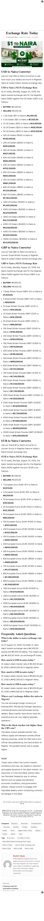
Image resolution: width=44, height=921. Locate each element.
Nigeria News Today (25, 830)
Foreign (24, 827)
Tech (20, 834)
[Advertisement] (22, 15)
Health (4, 830)
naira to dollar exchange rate (25, 845)
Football (16, 827)
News (13, 830)
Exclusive (6, 827)
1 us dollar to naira (23, 838)
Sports (13, 834)
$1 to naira (10, 838)
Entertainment (36, 823)
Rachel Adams (13, 37)
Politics (4, 834)
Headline (34, 827)
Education (24, 823)
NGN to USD (29, 848)
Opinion (38, 830)
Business (14, 823)
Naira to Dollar (7, 845)
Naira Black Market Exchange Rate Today (16, 841)
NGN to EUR (6, 848)
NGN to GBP (18, 848)
